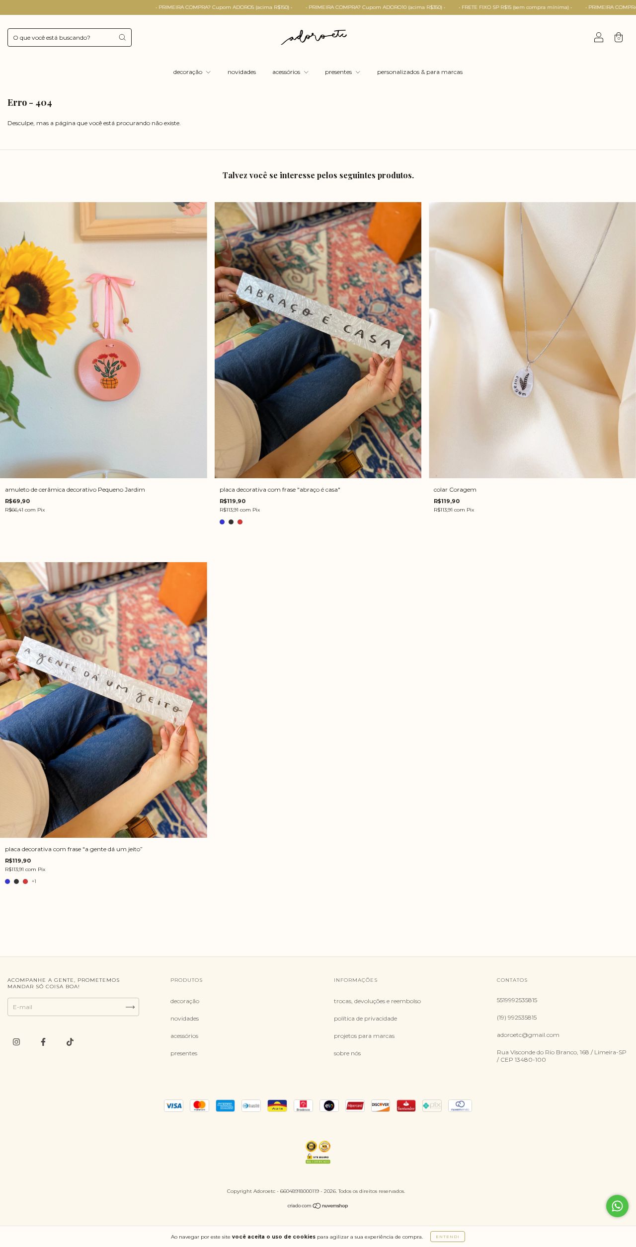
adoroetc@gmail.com (528, 1034)
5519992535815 (517, 1000)
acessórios (287, 71)
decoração (188, 71)
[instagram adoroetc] (17, 1041)
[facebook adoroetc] (44, 1041)
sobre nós (347, 1053)
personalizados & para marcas (420, 71)
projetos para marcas (364, 1035)
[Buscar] (122, 37)
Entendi (448, 1236)
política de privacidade (365, 1018)
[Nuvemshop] (318, 1207)
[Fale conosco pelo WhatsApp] (617, 1206)
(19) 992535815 (517, 1017)
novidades (242, 71)
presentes (339, 71)
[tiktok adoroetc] (70, 1041)
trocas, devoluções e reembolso (377, 1001)
